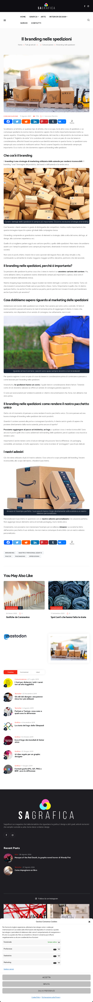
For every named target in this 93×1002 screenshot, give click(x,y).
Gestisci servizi (9, 969)
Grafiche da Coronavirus (18, 617)
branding (10, 553)
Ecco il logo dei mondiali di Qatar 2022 (29, 741)
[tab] (10, 672)
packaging (20, 556)
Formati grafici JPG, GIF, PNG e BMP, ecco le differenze (28, 770)
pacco (8, 556)
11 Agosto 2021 (25, 116)
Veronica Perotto (51, 116)
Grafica (17, 722)
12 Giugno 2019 (27, 751)
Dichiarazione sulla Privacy (51, 997)
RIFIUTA (46, 984)
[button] (89, 922)
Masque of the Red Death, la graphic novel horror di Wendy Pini (43, 858)
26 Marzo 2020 (11, 613)
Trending (10, 672)
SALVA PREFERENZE (46, 991)
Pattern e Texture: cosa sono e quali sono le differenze (28, 712)
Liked (38, 672)
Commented (24, 672)
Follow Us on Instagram (48, 898)
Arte (16, 854)
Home (20, 45)
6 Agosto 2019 (28, 708)
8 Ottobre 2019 (27, 737)
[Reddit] (26, 121)
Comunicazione (47, 45)
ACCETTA (46, 977)
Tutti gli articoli (30, 45)
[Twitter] (17, 121)
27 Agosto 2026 (29, 867)
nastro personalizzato (30, 553)
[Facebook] (8, 121)
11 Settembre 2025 (58, 613)
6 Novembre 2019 (28, 722)
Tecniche (18, 694)
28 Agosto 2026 (25, 854)
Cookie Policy (35, 997)
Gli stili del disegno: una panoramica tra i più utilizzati (29, 698)
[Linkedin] (35, 121)
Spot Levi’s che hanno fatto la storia (68, 617)
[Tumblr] (53, 121)
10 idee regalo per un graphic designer (27, 755)
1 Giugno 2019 (27, 766)
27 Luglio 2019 (33, 679)
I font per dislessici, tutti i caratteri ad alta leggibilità (29, 683)
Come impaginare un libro (26, 870)
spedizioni (34, 556)
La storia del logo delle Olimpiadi (29, 726)
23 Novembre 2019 (30, 694)
